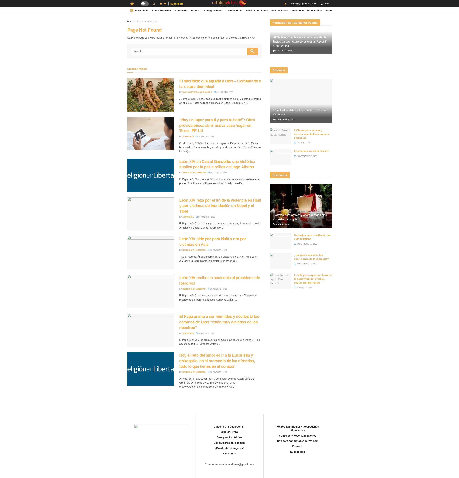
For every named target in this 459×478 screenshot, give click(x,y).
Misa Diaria (141, 10)
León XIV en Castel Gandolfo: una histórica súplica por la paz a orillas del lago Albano (217, 164)
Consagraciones (212, 10)
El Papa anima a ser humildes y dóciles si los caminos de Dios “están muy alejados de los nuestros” (219, 321)
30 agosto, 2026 (224, 92)
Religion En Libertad (194, 172)
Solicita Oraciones (257, 10)
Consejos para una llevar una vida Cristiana (312, 237)
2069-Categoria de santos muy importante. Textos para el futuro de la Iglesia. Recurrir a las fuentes (300, 41)
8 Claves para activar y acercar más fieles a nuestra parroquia (311, 134)
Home (130, 21)
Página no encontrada (147, 21)
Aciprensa (188, 136)
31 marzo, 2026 (304, 287)
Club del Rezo (229, 432)
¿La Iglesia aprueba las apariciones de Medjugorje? (311, 257)
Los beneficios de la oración (311, 151)
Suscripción (297, 451)
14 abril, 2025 (303, 142)
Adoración (181, 10)
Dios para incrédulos (229, 437)
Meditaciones (279, 10)
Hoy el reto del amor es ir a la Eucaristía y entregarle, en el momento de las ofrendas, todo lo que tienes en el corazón (217, 360)
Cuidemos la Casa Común (229, 426)
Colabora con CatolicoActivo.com (297, 441)
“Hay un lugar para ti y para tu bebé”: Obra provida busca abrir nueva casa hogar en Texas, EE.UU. (217, 125)
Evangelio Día (234, 10)
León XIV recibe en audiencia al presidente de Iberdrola (219, 280)
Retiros (195, 10)
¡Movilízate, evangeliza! (229, 448)
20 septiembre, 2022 (285, 119)
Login (326, 3)
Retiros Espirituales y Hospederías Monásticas (297, 428)
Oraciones (298, 10)
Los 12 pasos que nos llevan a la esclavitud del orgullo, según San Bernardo (313, 278)
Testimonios (314, 10)
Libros (328, 10)
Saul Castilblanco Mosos (197, 92)
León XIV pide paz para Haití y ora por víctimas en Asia (212, 241)
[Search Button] (252, 51)
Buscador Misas (162, 10)
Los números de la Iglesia (229, 442)
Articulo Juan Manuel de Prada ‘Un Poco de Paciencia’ (300, 112)
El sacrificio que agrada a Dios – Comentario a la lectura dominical (220, 83)
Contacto (297, 446)
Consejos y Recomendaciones (297, 435)
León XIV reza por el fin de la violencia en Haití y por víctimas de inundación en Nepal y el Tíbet (220, 205)
